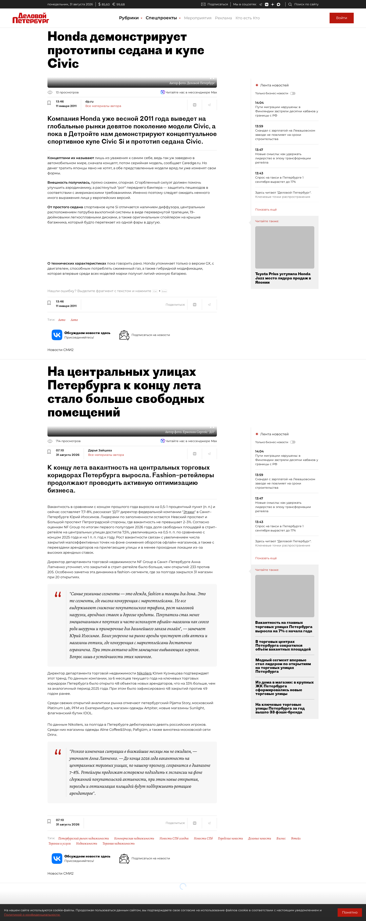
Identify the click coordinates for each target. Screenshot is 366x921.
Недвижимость (86, 843)
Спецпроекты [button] (162, 17)
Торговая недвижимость (119, 843)
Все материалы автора (103, 106)
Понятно (350, 912)
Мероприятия (198, 18)
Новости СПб (203, 838)
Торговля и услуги (60, 843)
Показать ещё (266, 209)
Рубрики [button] (129, 17)
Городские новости (230, 838)
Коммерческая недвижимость (134, 838)
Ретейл (296, 838)
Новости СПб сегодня (174, 838)
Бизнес (281, 838)
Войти (341, 18)
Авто (61, 320)
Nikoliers (144, 673)
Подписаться (218, 4)
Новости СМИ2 (60, 350)
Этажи (188, 512)
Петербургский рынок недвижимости (83, 838)
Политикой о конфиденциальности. (32, 915)
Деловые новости (259, 838)
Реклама (223, 18)
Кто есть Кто (248, 18)
